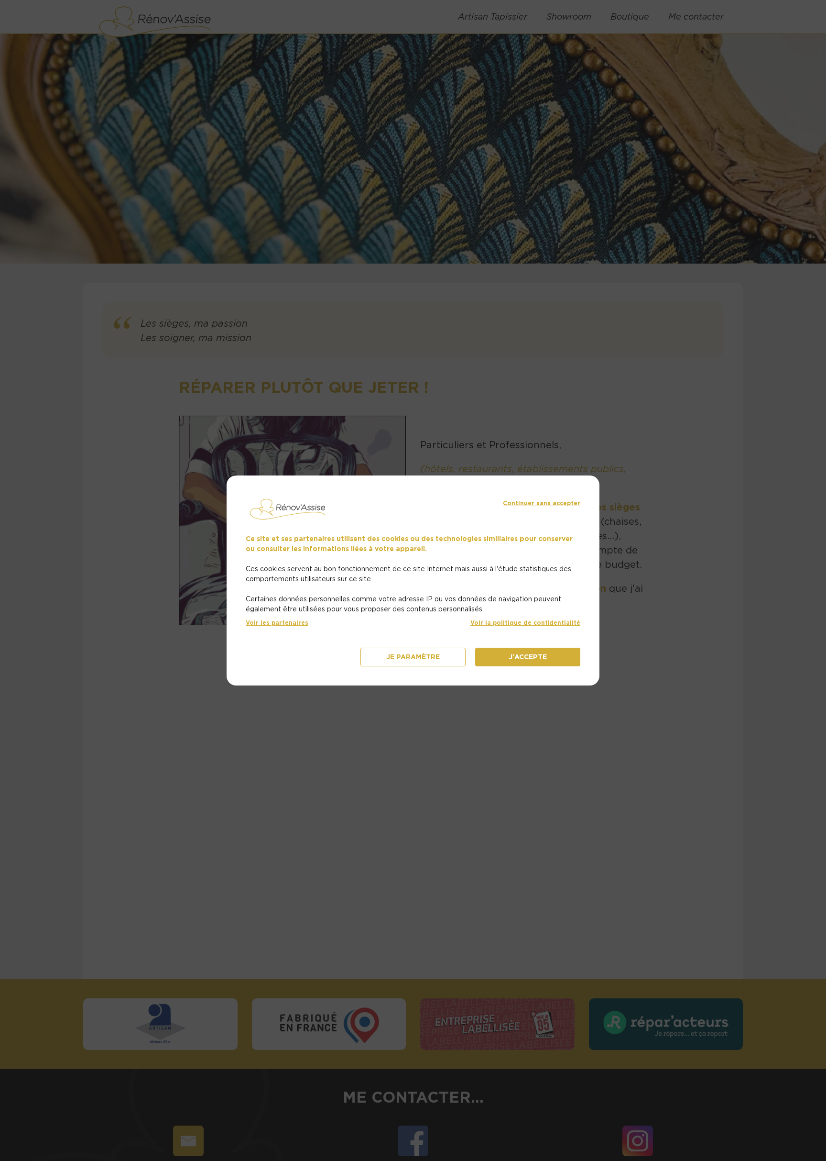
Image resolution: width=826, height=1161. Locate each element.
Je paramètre (413, 657)
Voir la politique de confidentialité (525, 622)
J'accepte (528, 657)
